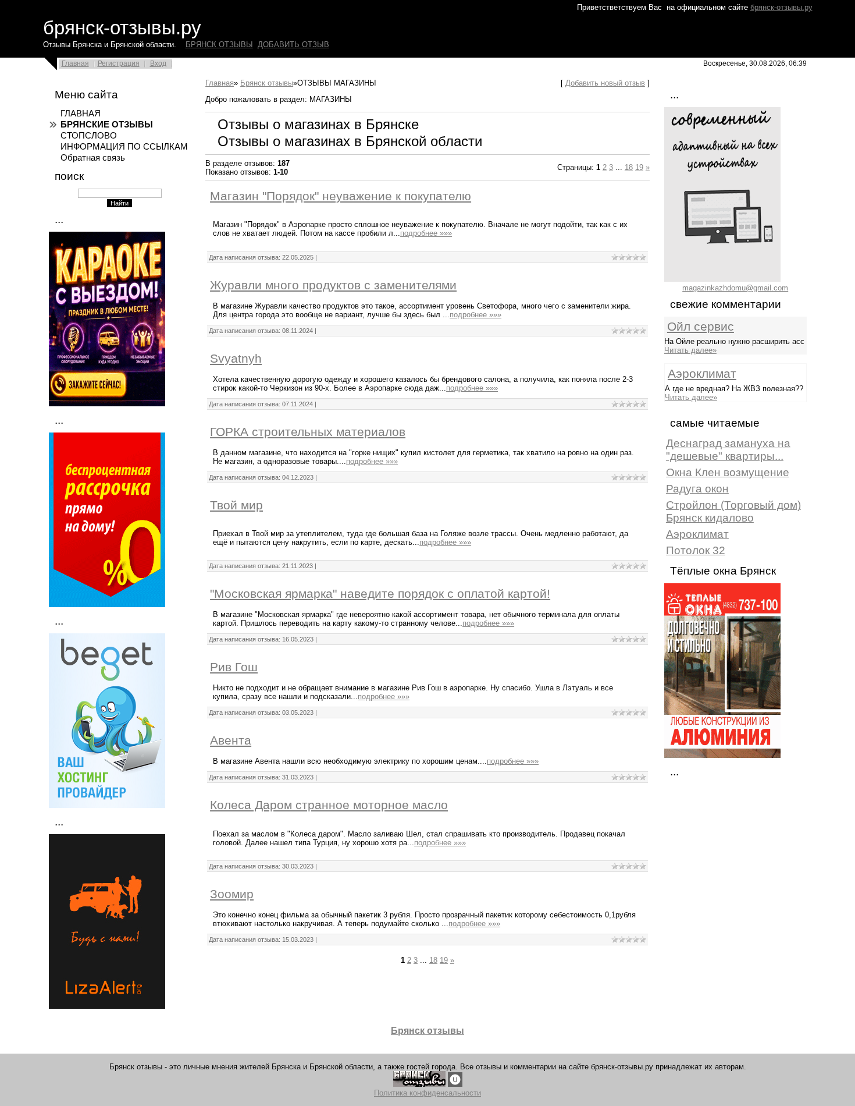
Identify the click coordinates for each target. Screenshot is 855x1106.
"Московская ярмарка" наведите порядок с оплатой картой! (380, 594)
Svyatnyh (236, 359)
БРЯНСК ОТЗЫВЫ (219, 44)
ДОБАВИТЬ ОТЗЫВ (293, 44)
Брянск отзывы (266, 83)
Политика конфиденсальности (427, 1093)
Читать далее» (690, 350)
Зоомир (232, 894)
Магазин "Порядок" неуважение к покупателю (340, 196)
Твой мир (236, 505)
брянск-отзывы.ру (781, 7)
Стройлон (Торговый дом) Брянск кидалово (733, 511)
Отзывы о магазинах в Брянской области (350, 141)
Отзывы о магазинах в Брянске (318, 124)
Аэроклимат (702, 374)
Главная (75, 63)
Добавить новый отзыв (605, 83)
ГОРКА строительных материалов (307, 432)
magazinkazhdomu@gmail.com (735, 287)
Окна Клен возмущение (727, 472)
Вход (158, 63)
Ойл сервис (700, 327)
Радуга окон (697, 489)
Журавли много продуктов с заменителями (333, 285)
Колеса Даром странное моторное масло (329, 805)
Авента (230, 740)
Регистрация (119, 63)
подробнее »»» (426, 233)
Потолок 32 (695, 550)
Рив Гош (234, 667)
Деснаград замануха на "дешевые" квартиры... (728, 449)
